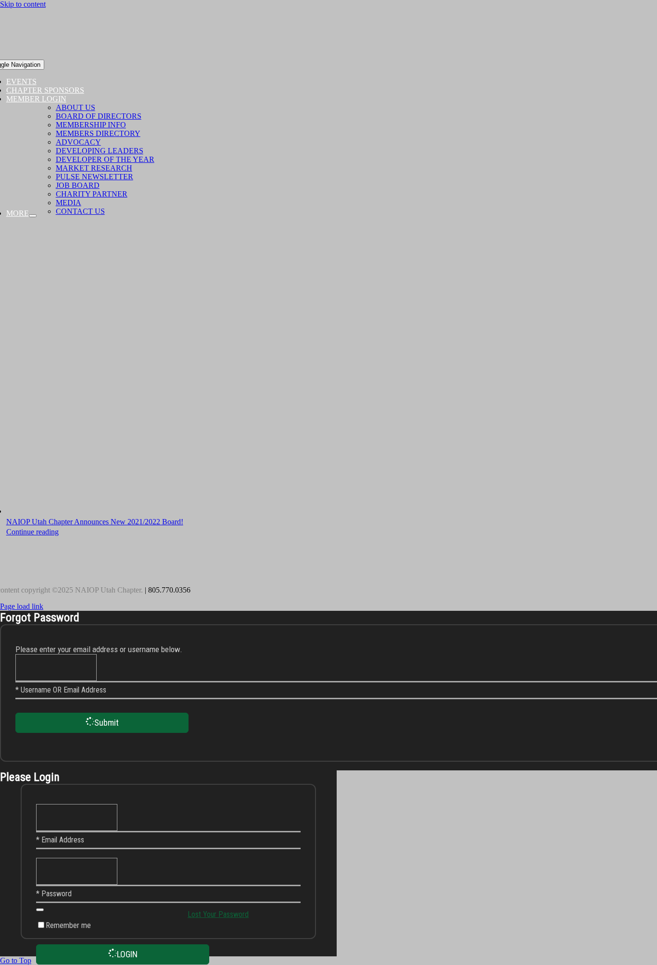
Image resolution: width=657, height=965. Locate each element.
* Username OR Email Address (60, 689)
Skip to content (23, 4)
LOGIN (127, 954)
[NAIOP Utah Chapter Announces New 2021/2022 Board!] (289, 370)
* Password (54, 893)
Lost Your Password (218, 914)
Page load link (21, 606)
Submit (106, 723)
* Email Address (60, 839)
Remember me (68, 925)
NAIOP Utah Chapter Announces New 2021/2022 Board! (94, 522)
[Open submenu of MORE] (33, 215)
